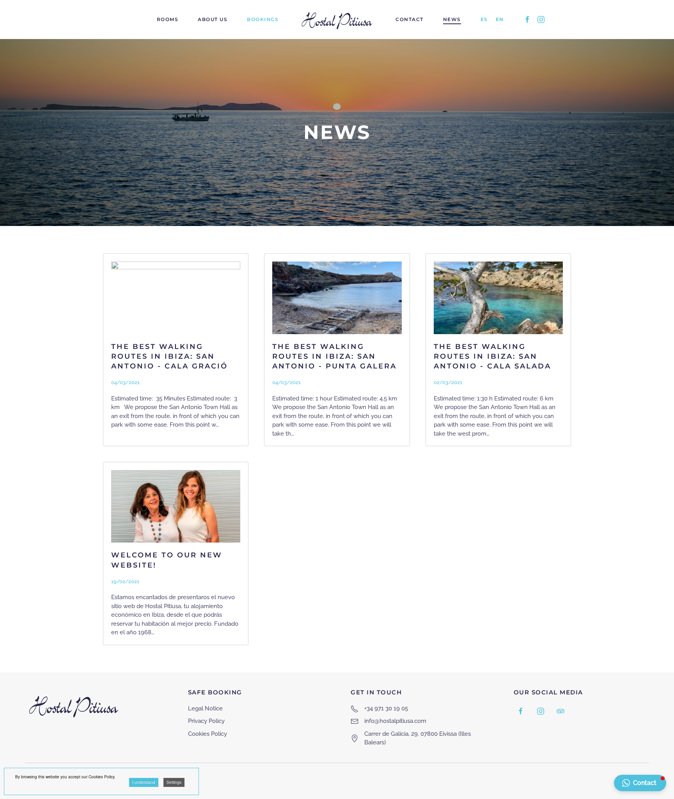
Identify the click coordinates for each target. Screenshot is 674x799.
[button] (640, 783)
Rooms (168, 19)
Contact (410, 19)
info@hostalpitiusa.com (395, 720)
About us (212, 19)
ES (484, 19)
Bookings (262, 19)
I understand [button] (143, 782)
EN (500, 19)
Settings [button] (174, 782)
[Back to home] (337, 19)
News (452, 19)
